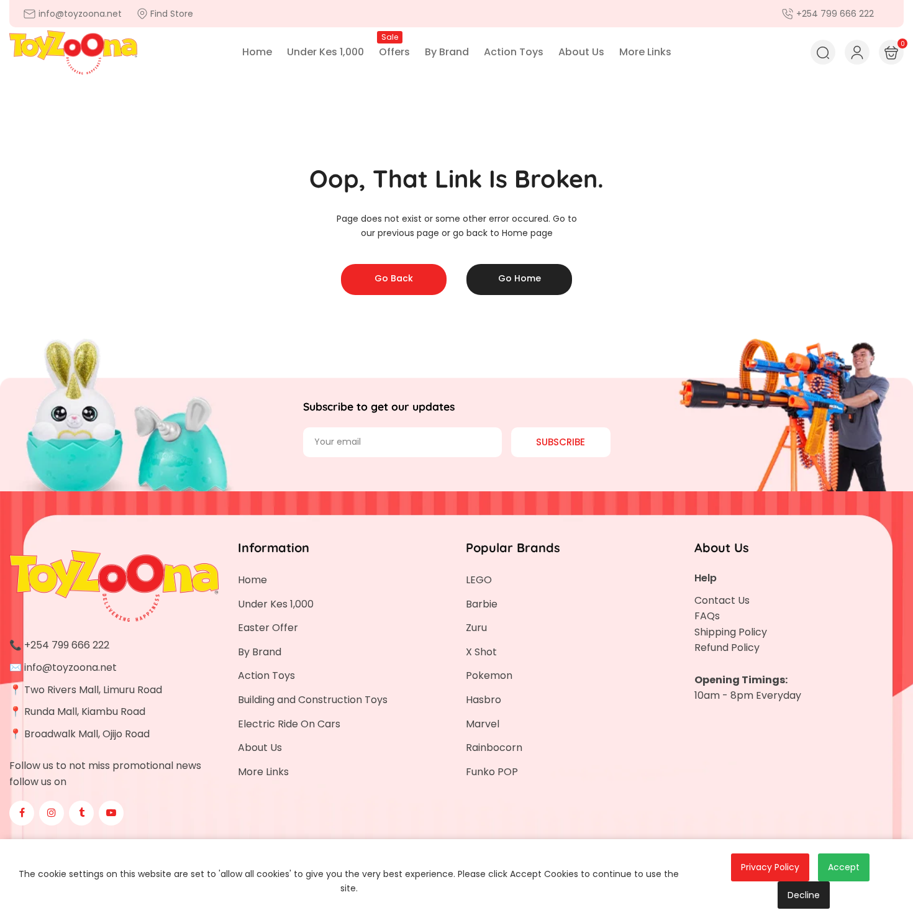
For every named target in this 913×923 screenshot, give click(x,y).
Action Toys (266, 675)
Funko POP (492, 772)
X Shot (481, 652)
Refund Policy (727, 647)
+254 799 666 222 (66, 645)
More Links (263, 772)
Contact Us (722, 600)
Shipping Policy (730, 632)
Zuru (476, 628)
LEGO (479, 580)
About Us (260, 747)
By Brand (259, 652)
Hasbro (483, 700)
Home (252, 580)
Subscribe (560, 441)
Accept (844, 867)
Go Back (394, 278)
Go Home (519, 278)
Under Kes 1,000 (276, 604)
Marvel (482, 724)
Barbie (481, 604)
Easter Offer (268, 628)
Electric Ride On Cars (289, 724)
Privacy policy (770, 867)
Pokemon (489, 675)
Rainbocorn (494, 747)
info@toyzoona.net (70, 667)
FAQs (707, 616)
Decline (804, 895)
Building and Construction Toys (313, 700)
